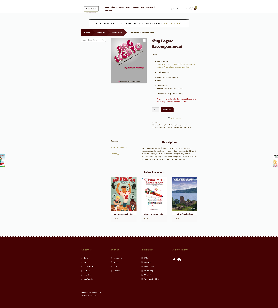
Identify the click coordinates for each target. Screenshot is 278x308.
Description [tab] (115, 141)
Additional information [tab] (119, 147)
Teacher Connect (132, 7)
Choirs (121, 7)
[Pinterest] (179, 260)
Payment (147, 262)
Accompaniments (117, 32)
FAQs (146, 258)
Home (107, 7)
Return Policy (148, 271)
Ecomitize (93, 295)
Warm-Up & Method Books (176, 64)
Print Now (108, 11)
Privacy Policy (149, 266)
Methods (162, 127)
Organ (168, 127)
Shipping (147, 275)
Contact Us (87, 275)
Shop (113, 7)
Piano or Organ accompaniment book (177, 67)
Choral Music (161, 64)
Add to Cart (167, 110)
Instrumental (101, 32)
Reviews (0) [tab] (115, 154)
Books (190, 127)
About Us (87, 271)
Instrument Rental (148, 7)
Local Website (88, 279)
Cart (115, 266)
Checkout (117, 271)
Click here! (173, 23)
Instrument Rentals (90, 266)
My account (118, 258)
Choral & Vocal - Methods (167, 125)
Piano (157, 127)
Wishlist (117, 262)
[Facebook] (174, 260)
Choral (185, 127)
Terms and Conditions (151, 279)
